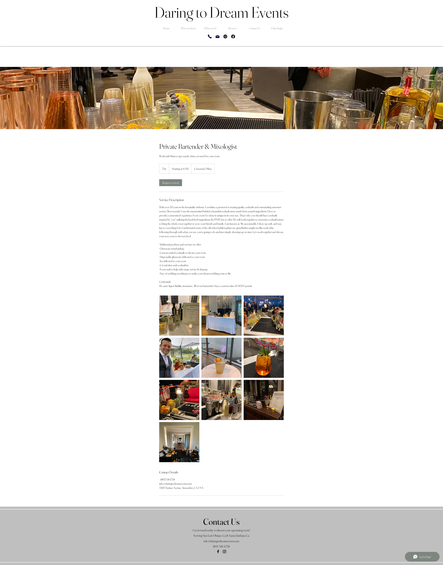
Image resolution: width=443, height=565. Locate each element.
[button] (188, 26)
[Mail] (217, 37)
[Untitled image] (179, 316)
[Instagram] (225, 36)
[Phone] (210, 36)
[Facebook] (233, 36)
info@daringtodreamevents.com (221, 541)
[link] (170, 182)
